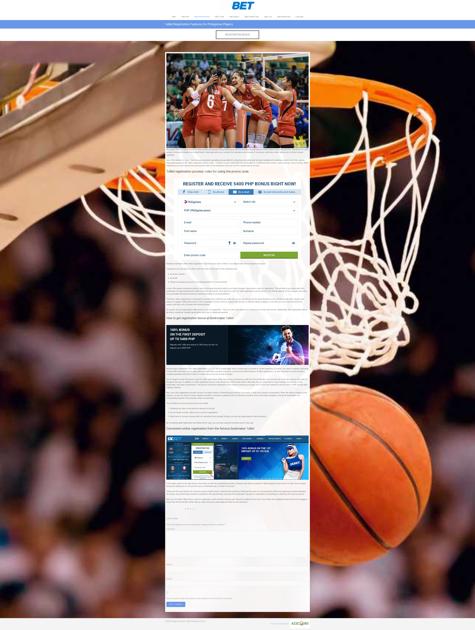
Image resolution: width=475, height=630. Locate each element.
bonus (210, 369)
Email (169, 579)
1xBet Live (268, 17)
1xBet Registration (201, 17)
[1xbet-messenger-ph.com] (237, 2)
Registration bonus (237, 34)
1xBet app (185, 17)
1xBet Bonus (234, 17)
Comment (170, 529)
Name (169, 564)
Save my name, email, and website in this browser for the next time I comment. (199, 598)
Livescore (299, 17)
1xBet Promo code (251, 17)
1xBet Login (219, 17)
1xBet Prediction (283, 17)
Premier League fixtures (280, 624)
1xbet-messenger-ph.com (196, 621)
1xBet (174, 17)
